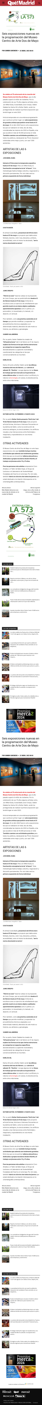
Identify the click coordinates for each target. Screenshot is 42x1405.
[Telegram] (22, 55)
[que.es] (21, 3)
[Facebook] (4, 55)
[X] (8, 55)
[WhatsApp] (17, 55)
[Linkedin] (26, 55)
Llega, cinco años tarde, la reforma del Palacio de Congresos (31, 492)
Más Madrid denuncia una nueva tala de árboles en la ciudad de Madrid (10, 492)
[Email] (31, 55)
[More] (35, 55)
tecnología (13, 378)
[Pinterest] (13, 55)
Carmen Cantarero (11, 50)
